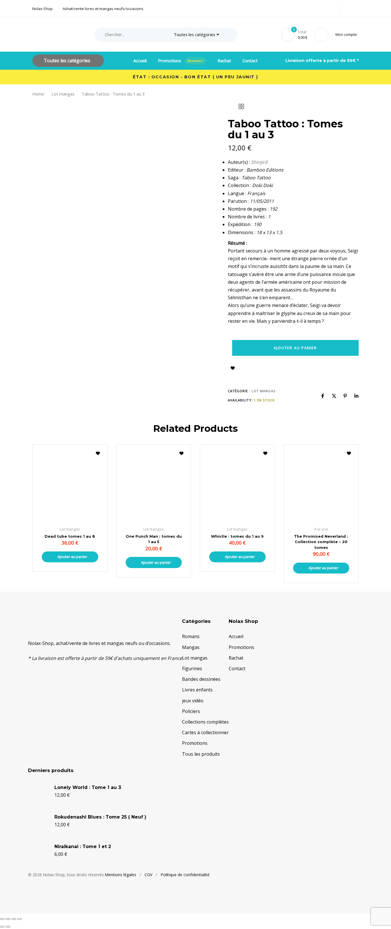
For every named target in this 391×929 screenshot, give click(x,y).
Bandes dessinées (201, 679)
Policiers (191, 711)
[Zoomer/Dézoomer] (2, 919)
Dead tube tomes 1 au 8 (70, 536)
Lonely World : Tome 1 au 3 (87, 787)
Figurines (192, 668)
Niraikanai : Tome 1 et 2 (82, 846)
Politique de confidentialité (185, 874)
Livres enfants (197, 690)
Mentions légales (120, 874)
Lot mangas (63, 94)
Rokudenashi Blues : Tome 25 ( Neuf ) (100, 817)
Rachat (224, 60)
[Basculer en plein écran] (8, 919)
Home (38, 94)
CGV (148, 874)
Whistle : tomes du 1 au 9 (237, 536)
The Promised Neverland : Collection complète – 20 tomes (321, 542)
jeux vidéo (193, 700)
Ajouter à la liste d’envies (233, 368)
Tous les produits (201, 754)
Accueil (140, 60)
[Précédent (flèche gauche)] (2, 927)
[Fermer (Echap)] (19, 919)
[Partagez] (13, 919)
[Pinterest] (345, 396)
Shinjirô (259, 162)
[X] (334, 396)
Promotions (181, 60)
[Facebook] (322, 396)
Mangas (191, 647)
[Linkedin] (356, 396)
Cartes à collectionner (205, 732)
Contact (250, 60)
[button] (347, 34)
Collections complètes (205, 722)
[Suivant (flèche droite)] (8, 927)
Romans (191, 636)
